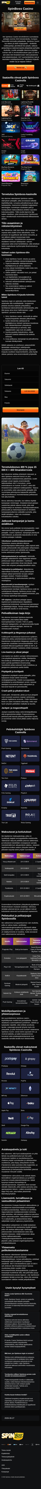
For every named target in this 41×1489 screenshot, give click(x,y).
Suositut (4, 85)
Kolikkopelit (33, 85)
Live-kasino (13, 85)
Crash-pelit (22, 85)
